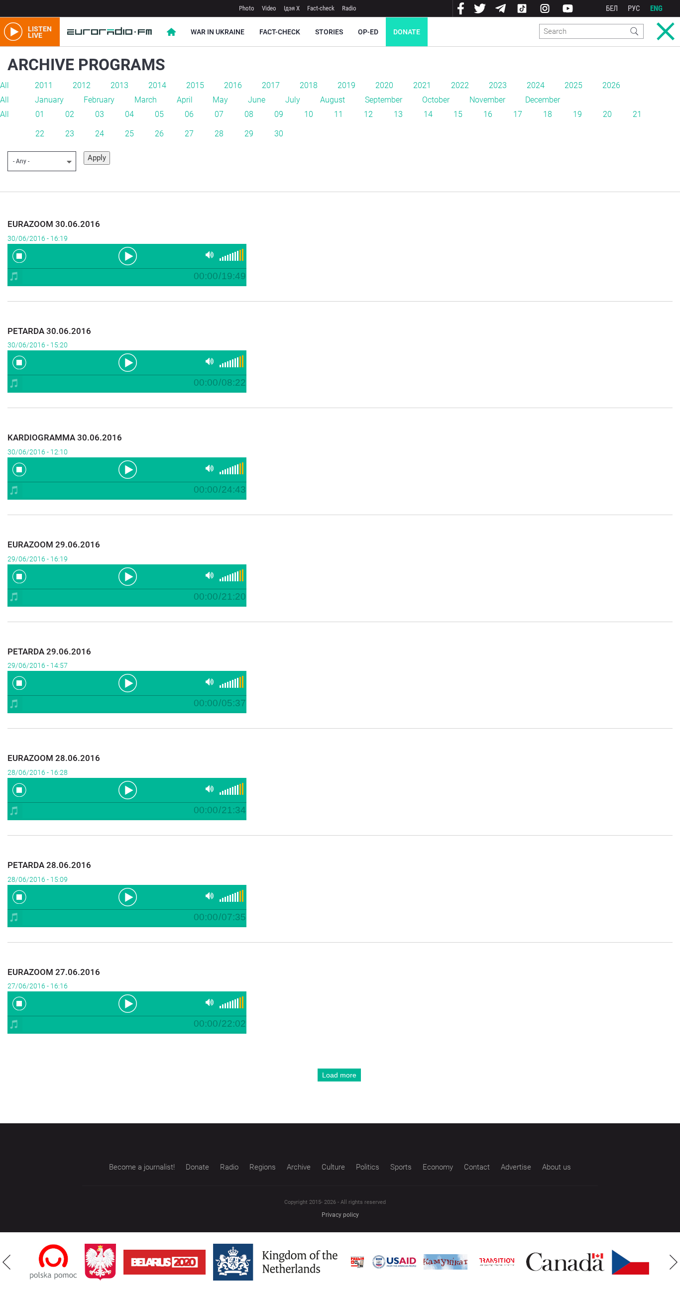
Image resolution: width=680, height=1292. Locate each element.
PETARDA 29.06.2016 (49, 651)
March (145, 100)
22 (39, 133)
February (99, 100)
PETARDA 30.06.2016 (49, 331)
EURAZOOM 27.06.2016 (53, 972)
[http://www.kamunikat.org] (445, 1262)
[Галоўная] (109, 31)
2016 (233, 85)
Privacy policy (340, 1214)
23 (69, 133)
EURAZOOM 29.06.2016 (53, 544)
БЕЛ (612, 8)
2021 (422, 85)
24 (99, 133)
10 (308, 114)
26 (159, 133)
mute (209, 255)
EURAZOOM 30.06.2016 (53, 224)
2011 (44, 85)
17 (517, 114)
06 (189, 114)
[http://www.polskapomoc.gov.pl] (53, 1262)
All (4, 85)
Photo (246, 8)
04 (129, 114)
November (487, 100)
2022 (460, 85)
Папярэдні (6, 1262)
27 (189, 133)
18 (547, 114)
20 (607, 114)
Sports (401, 1167)
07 (219, 114)
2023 (498, 85)
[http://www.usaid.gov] (394, 1262)
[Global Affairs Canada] (565, 1262)
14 (428, 114)
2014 (157, 85)
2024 (536, 85)
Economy (438, 1167)
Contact (477, 1167)
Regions (262, 1167)
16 (487, 114)
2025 (573, 85)
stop (19, 256)
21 (637, 114)
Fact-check (321, 8)
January (49, 100)
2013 (119, 85)
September (383, 100)
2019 (346, 85)
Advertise (516, 1167)
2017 (271, 85)
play (127, 255)
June (256, 100)
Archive (299, 1167)
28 (219, 133)
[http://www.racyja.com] (357, 1262)
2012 (82, 85)
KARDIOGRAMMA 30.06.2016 (64, 437)
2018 (309, 85)
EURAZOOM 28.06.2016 (53, 758)
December (542, 100)
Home (171, 32)
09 (278, 114)
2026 (611, 85)
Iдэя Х (292, 8)
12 (368, 114)
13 (398, 114)
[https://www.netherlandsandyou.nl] (277, 1262)
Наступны (674, 1262)
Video (269, 8)
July (292, 100)
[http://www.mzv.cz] (497, 1262)
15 (457, 114)
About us (556, 1167)
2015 (195, 85)
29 (248, 133)
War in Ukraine (217, 32)
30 (278, 133)
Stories (329, 32)
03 (99, 114)
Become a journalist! (142, 1167)
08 (248, 114)
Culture (333, 1167)
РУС (634, 8)
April (185, 100)
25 (129, 133)
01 (39, 114)
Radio (349, 8)
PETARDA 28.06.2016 (49, 865)
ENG (656, 8)
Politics (367, 1167)
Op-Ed (368, 32)
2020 (384, 85)
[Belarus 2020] (164, 1262)
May (220, 100)
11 (338, 114)
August (332, 100)
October (436, 100)
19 (577, 114)
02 (69, 114)
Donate (406, 32)
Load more (339, 1075)
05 (159, 114)
